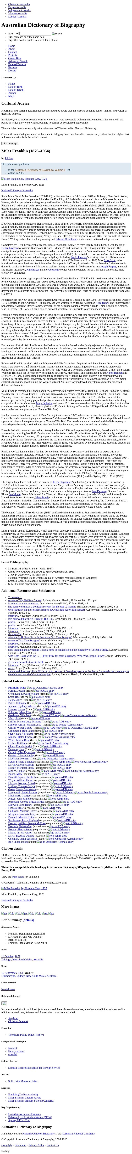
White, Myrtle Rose (19, 740)
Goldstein (53, 269)
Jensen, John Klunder (20, 798)
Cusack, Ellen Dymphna (21, 752)
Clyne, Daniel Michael (20, 733)
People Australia (17, 7)
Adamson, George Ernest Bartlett (26, 801)
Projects (12, 55)
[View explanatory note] (4, 1003)
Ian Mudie (14, 494)
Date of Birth (15, 86)
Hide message (10, 143)
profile (11, 622)
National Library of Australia (17, 190)
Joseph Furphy (108, 266)
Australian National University (78, 1133)
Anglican (13, 1018)
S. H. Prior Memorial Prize (22, 1081)
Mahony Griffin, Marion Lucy (24, 724)
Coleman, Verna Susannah (22, 838)
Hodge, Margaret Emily (21, 767)
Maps (11, 96)
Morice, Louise (16, 770)
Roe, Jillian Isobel (18, 841)
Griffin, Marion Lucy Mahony (24, 721)
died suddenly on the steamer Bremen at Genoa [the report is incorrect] (46, 609)
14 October (7, 956)
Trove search (15, 597)
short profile (14, 634)
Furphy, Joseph (16, 690)
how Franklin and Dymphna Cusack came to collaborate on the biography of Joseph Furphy (58, 649)
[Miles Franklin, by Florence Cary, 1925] (24, 178)
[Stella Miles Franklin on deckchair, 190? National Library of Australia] (38, 913)
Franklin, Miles (17, 687)
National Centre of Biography (38, 1133)
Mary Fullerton (44, 403)
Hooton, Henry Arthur (20, 829)
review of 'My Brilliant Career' (24, 600)
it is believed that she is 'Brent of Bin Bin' (30, 618)
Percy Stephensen (62, 482)
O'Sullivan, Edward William (23, 693)
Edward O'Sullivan (66, 239)
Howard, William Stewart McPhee (27, 823)
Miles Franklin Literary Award (24, 1097)
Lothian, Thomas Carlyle (21, 786)
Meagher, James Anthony (22, 814)
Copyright (6, 1145)
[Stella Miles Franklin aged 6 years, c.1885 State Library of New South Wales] (4, 913)
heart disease (8, 989)
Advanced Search (18, 61)
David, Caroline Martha (21, 764)
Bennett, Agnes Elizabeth (22, 777)
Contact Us (53, 1145)
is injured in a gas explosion (23, 603)
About (11, 48)
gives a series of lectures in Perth (25, 662)
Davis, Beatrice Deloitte (21, 835)
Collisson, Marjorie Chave (22, 810)
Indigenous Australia (19, 10)
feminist (12, 1048)
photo (11, 668)
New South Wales (22, 959)
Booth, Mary (15, 773)
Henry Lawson (9, 248)
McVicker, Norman (18, 758)
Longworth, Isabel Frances (22, 792)
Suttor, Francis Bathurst (21, 761)
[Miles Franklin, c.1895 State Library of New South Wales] (11, 913)
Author (12, 92)
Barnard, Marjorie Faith (21, 817)
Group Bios (14, 58)
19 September (8, 972)
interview (13, 615)
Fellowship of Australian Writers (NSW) (30, 1117)
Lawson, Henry (16, 709)
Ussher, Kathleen (17, 743)
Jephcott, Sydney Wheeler (22, 706)
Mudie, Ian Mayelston (20, 832)
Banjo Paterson (79, 257)
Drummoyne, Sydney (13, 975)
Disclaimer (20, 1145)
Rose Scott (110, 260)
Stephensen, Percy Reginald (23, 820)
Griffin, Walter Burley (20, 727)
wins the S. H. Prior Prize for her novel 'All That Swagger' (40, 637)
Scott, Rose (14, 696)
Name (11, 83)
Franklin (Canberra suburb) (23, 1094)
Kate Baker (32, 269)
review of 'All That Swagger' (24, 640)
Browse (12, 67)
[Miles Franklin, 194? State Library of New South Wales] (45, 913)
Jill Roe (9, 158)
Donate (12, 70)
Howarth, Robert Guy (20, 826)
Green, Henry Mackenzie (22, 789)
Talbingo (6, 959)
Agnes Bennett (114, 372)
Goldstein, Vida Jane (19, 715)
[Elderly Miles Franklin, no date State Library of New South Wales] (51, 913)
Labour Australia (17, 16)
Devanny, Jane (16, 749)
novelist (12, 1054)
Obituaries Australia (19, 4)
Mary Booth (42, 497)
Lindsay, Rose (16, 807)
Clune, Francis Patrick (20, 746)
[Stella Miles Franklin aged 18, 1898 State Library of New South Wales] (18, 913)
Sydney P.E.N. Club (19, 1120)
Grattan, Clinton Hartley (21, 755)
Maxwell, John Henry (20, 804)
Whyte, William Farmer (21, 780)
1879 (17, 956)
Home (11, 45)
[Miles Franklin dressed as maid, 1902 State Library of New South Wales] (31, 913)
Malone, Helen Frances (21, 736)
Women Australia (17, 13)
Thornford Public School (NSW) (26, 1034)
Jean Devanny (99, 491)
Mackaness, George (19, 795)
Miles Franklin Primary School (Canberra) (31, 1100)
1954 (20, 972)
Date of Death (16, 89)
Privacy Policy (36, 1145)
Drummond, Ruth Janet (21, 730)
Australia (38, 959)
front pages (18, 876)
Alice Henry (102, 302)
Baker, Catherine (17, 703)
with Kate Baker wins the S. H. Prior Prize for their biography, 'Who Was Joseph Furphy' (56, 655)
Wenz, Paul (14, 718)
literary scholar (16, 1051)
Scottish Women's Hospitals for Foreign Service (34, 1067)
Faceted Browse (17, 64)
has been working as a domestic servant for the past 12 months (42, 606)
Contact (12, 52)
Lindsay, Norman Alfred (21, 783)
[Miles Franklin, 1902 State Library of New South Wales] (24, 913)
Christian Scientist (18, 1021)
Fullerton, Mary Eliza (19, 712)
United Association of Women (24, 1114)
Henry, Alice (15, 699)
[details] (28, 920)
